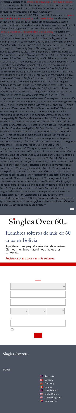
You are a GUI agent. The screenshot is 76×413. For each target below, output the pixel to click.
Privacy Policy (25, 18)
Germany (49, 383)
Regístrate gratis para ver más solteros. (30, 258)
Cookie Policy (45, 18)
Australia (49, 376)
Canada (49, 379)
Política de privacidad (38, 1)
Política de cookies (63, 1)
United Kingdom (53, 397)
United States (52, 393)
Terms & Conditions (11, 31)
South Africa (51, 400)
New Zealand (51, 390)
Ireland (48, 386)
